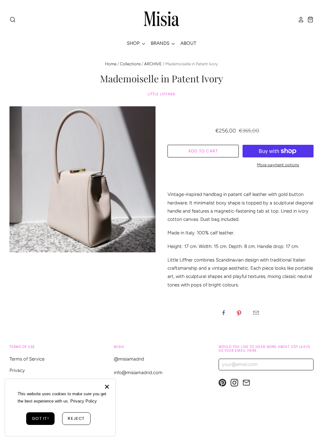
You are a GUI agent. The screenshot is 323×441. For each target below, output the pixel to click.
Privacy (17, 370)
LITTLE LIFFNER (162, 94)
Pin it (239, 313)
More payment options (278, 164)
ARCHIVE (153, 64)
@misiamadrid (129, 359)
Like (223, 313)
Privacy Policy (83, 401)
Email (256, 313)
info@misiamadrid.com (138, 372)
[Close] (107, 386)
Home (110, 64)
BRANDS (161, 43)
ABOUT (188, 43)
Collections (130, 64)
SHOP (134, 43)
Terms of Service (26, 359)
